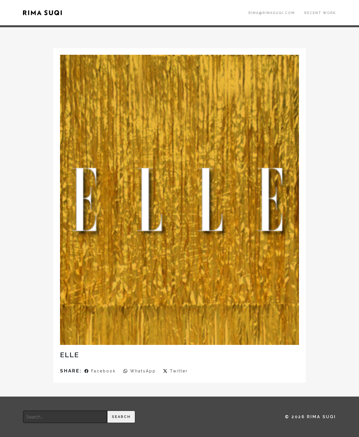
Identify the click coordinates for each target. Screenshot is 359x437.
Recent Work (320, 13)
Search (121, 417)
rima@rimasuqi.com (271, 13)
